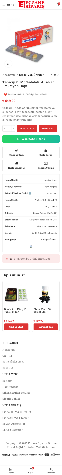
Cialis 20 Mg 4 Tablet (15, 418)
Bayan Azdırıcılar (13, 423)
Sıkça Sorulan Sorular (16, 392)
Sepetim (7, 367)
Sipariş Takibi (11, 398)
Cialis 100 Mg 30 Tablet (16, 412)
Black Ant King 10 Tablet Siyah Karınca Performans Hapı (15, 313)
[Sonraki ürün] (58, 74)
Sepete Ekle (27, 128)
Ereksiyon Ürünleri (32, 74)
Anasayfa (8, 349)
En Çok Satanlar (12, 429)
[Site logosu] (31, 4)
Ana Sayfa (9, 74)
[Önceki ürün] (51, 74)
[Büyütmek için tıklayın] (8, 63)
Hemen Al (48, 128)
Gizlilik (7, 355)
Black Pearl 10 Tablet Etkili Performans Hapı (44, 312)
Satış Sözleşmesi (13, 361)
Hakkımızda (10, 386)
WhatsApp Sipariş (33, 138)
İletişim (7, 380)
